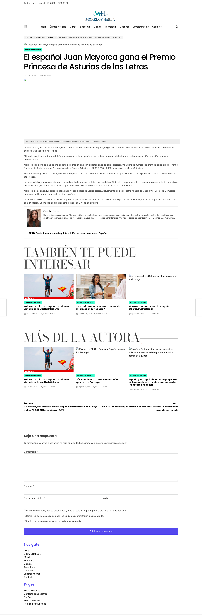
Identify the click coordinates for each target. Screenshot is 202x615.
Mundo (73, 26)
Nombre (29, 486)
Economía (85, 26)
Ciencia (98, 26)
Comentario (31, 451)
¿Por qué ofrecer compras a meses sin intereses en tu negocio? (98, 308)
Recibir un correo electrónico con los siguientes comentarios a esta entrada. (65, 516)
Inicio (43, 26)
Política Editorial (32, 600)
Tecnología (110, 26)
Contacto (157, 26)
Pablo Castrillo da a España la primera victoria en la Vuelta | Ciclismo (46, 308)
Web (105, 498)
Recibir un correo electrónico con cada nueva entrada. (54, 521)
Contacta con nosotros (35, 593)
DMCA (27, 597)
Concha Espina (45, 75)
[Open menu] (25, 26)
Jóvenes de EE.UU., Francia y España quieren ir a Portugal (149, 308)
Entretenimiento (141, 26)
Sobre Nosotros (32, 590)
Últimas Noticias (57, 26)
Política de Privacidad (35, 603)
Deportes (124, 26)
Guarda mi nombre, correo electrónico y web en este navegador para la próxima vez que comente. (76, 510)
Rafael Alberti (101, 313)
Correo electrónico (34, 498)
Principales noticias (33, 50)
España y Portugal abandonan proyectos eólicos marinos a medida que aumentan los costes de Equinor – (153, 382)
